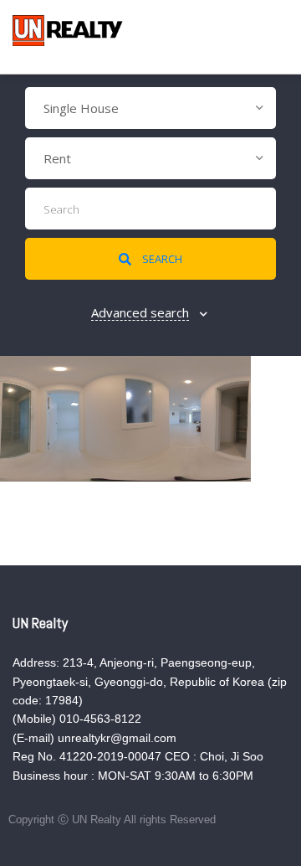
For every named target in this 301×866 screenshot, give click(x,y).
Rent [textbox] (57, 158)
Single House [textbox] (81, 108)
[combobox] (150, 108)
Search (161, 258)
